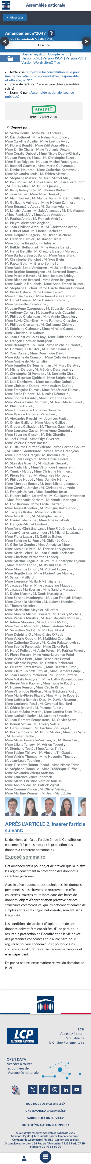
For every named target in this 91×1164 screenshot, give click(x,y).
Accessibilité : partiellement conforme (56, 1136)
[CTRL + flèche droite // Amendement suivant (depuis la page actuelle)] (86, 41)
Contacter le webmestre (27, 1140)
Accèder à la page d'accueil (6, 5)
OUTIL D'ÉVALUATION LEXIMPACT (44, 1125)
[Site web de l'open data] (45, 1066)
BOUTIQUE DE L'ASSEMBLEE (44, 1104)
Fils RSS (48, 1140)
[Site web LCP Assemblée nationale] (45, 1036)
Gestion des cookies (67, 1140)
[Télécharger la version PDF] (51, 33)
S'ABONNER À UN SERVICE (44, 1118)
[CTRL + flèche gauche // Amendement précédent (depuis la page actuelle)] (4, 41)
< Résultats (15, 17)
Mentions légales (21, 1136)
